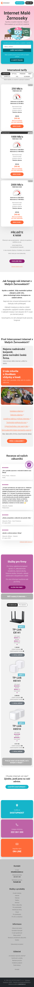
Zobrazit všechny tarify (17, 266)
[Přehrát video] (17, 396)
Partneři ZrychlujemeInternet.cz (21, 982)
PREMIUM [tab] (22, 74)
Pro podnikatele (17, 907)
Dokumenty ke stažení (17, 944)
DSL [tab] (17, 76)
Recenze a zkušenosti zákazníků (17, 937)
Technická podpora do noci (16, 422)
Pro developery (17, 914)
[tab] (17, 761)
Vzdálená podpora (17, 963)
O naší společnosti (17, 933)
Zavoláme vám (17, 261)
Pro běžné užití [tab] (12, 605)
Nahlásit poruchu (17, 960)
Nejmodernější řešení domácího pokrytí (16, 430)
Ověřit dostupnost (20, 2)
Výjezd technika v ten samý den (16, 426)
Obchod (17, 902)
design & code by (17, 984)
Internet (17, 895)
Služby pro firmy (17, 587)
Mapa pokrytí (17, 935)
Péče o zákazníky (16, 441)
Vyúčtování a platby (17, 958)
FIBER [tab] (29, 74)
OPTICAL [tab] (14, 74)
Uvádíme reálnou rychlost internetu (16, 419)
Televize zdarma (16, 415)
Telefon (17, 900)
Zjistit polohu (17, 60)
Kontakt (17, 969)
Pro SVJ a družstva (17, 917)
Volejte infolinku (17, 830)
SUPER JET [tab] (7, 76)
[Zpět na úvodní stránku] (5, 3)
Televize (17, 898)
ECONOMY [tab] (27, 76)
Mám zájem (17, 126)
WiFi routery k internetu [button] (16, 596)
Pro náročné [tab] (22, 605)
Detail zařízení (18, 655)
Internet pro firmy (17, 909)
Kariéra (17, 940)
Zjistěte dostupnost (17, 787)
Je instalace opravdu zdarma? (17, 956)
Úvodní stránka (17, 893)
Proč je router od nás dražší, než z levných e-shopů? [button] (17, 762)
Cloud (17, 912)
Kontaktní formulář (17, 930)
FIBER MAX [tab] (6, 74)
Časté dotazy (17, 965)
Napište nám (17, 850)
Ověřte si (17, 811)
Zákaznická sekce (17, 928)
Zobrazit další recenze (26, 542)
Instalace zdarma (16, 411)
